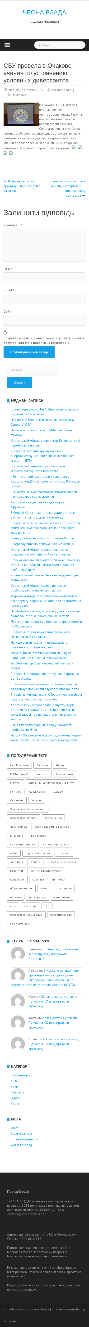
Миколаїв (19, 95)
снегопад (30, 906)
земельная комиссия (62, 862)
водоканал (38, 835)
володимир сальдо (56, 844)
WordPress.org (21, 1145)
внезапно (16, 835)
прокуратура (37, 897)
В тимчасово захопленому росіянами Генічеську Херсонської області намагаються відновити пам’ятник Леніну (45, 565)
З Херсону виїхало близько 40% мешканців (42, 544)
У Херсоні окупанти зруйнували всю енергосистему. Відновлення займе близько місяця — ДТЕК (43, 456)
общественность (21, 888)
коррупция (17, 879)
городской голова (37, 853)
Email (9, 290)
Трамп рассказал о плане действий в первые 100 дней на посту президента (67, 188)
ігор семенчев (19, 923)
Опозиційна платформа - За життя (51, 783)
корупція (38, 879)
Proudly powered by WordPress (26, 1309)
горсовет (64, 853)
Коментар (13, 225)
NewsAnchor (72, 1309)
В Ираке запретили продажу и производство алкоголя (22, 186)
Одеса (15, 1098)
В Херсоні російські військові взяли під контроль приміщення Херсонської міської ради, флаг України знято (45, 528)
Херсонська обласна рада (27, 809)
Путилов (15, 791)
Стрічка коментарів (24, 1139)
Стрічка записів (21, 1133)
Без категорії (20, 1075)
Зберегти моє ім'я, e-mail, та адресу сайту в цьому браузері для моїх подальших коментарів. (44, 340)
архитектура (18, 826)
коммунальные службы (46, 870)
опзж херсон (63, 888)
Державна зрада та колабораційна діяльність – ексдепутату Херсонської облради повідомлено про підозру (46, 601)
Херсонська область (23, 818)
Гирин (60, 765)
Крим (14, 1086)
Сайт (7, 311)
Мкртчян (15, 783)
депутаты (16, 862)
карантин (16, 870)
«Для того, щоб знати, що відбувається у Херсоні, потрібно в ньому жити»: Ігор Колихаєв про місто (45, 481)
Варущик (42, 765)
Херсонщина (53, 818)
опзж (43, 888)
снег (13, 906)
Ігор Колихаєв (19, 765)
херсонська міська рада (26, 914)
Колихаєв (42, 774)
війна (14, 853)
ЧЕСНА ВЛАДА (44, 12)
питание (15, 897)
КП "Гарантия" (19, 774)
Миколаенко (64, 774)
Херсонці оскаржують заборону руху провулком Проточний (53, 954)
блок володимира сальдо (52, 826)
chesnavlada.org (63, 90)
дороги (35, 862)
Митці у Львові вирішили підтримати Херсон (43, 538)
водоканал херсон (22, 844)
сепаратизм (62, 897)
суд (47, 906)
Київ (14, 1081)
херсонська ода (61, 914)
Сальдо (58, 791)
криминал (58, 879)
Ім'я (8, 269)
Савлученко (37, 791)
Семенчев (16, 800)
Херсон (36, 800)
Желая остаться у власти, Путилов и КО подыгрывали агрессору (52, 1001)
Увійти (15, 1128)
